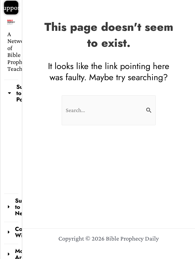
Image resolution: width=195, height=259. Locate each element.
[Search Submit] (149, 110)
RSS (19, 152)
